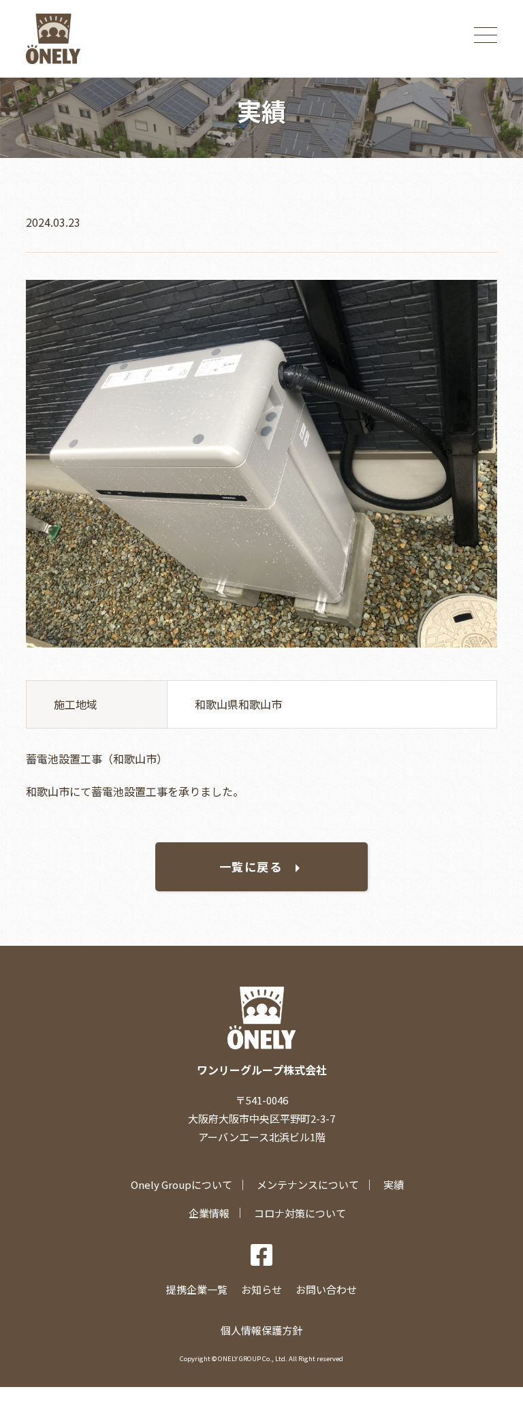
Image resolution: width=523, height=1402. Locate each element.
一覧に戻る (251, 866)
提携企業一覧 (196, 1289)
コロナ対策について (300, 1213)
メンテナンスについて (308, 1184)
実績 (393, 1184)
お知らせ (261, 1289)
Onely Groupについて (181, 1184)
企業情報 (209, 1213)
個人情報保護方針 (261, 1330)
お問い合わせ (326, 1289)
